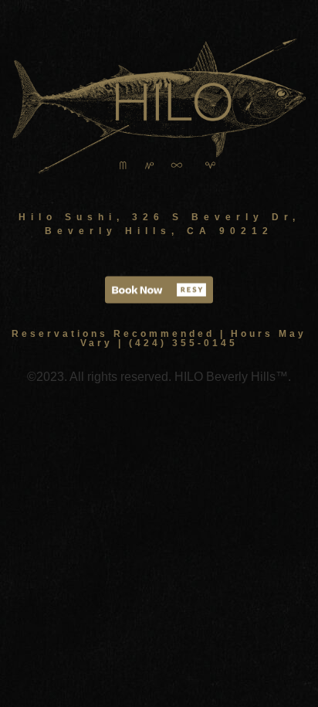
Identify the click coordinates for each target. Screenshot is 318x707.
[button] (159, 289)
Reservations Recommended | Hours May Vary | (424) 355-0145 (159, 338)
